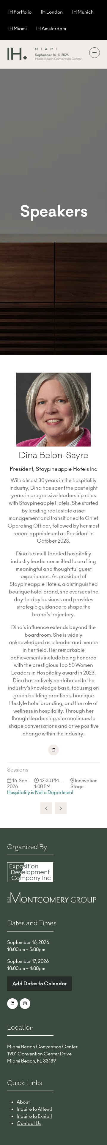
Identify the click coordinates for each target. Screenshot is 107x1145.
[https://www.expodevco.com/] (30, 880)
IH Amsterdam (51, 28)
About (23, 1102)
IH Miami (17, 28)
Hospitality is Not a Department (40, 792)
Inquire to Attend (34, 1109)
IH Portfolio (20, 12)
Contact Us (29, 1123)
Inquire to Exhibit (34, 1116)
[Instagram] (25, 1003)
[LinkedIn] (12, 1003)
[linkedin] (53, 750)
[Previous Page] (46, 808)
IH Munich (83, 12)
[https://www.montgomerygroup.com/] (51, 901)
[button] (94, 52)
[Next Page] (61, 808)
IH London (52, 12)
